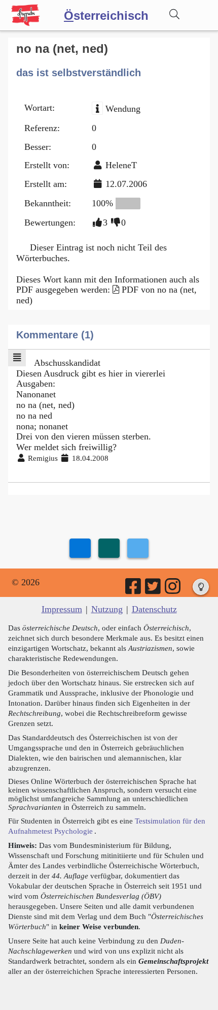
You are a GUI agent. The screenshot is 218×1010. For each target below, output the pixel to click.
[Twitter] (153, 590)
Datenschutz (154, 609)
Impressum (62, 609)
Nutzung (107, 609)
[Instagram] (173, 590)
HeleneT (121, 165)
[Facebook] (133, 590)
